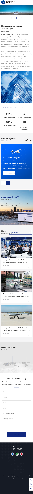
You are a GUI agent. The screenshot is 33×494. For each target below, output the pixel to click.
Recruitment (9, 479)
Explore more (7, 210)
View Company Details (9, 107)
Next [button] (8, 183)
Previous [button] (3, 183)
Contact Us (17, 479)
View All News (14, 232)
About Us (24, 479)
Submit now (16, 435)
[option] (16, 10)
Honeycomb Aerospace (8, 34)
